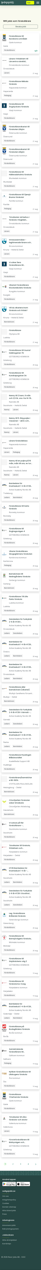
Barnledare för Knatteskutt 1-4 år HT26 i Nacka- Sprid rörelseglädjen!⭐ (20, 733)
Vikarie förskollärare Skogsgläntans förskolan (20, 552)
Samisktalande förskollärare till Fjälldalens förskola (18, 1050)
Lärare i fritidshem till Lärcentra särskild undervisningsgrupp (18, 60)
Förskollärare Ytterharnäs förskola (18, 1095)
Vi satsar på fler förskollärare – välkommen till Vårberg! (20, 824)
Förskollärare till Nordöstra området (18, 37)
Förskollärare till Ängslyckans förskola (19, 105)
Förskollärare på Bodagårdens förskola (19, 1027)
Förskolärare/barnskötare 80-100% (20, 779)
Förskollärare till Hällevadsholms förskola (20, 173)
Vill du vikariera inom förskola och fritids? (18, 309)
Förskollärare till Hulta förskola (19, 507)
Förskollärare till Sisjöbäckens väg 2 (18, 960)
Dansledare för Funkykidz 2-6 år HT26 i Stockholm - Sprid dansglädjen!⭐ (20, 892)
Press (4, 1214)
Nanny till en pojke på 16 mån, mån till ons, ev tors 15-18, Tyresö (20, 462)
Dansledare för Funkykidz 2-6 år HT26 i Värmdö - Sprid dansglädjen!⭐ (20, 711)
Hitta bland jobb (9, 1210)
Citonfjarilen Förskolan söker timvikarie (19, 801)
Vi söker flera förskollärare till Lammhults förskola (18, 264)
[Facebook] (12, 1250)
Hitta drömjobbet (9, 1240)
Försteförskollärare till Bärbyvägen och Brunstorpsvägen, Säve (19, 1141)
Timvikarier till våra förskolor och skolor (18, 1118)
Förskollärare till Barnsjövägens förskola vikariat (20, 937)
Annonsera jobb (9, 1225)
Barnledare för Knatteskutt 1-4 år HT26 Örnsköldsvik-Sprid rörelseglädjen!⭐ (20, 665)
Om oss (5, 1196)
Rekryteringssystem (10, 1229)
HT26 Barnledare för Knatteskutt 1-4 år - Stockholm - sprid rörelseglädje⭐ (18, 869)
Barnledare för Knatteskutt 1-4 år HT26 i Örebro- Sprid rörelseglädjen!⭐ (20, 643)
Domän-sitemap (9, 1207)
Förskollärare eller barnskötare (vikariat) (19, 688)
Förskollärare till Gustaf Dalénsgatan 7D (20, 351)
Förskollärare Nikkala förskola (18, 82)
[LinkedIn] (8, 1250)
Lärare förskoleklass (18, 441)
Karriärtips (6, 1244)
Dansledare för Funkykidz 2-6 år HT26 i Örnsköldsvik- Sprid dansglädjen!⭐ (20, 620)
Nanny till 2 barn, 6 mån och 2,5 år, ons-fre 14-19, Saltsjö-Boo (20, 397)
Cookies (5, 1203)
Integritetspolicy (9, 1200)
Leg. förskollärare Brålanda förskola (17, 914)
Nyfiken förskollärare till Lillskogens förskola (20, 1073)
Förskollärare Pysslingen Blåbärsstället (20, 756)
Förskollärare (15, 330)
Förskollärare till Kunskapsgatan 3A (18, 374)
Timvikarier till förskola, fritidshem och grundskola (19, 847)
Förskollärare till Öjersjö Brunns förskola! (20, 196)
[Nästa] (35, 1164)
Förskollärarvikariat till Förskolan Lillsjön (19, 128)
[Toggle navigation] (38, 2)
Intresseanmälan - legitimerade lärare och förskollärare (20, 241)
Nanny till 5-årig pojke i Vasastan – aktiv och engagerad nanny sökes (20, 419)
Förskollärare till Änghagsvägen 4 (17, 530)
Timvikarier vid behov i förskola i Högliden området (19, 218)
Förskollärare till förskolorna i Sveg (17, 982)
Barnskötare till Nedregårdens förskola (19, 575)
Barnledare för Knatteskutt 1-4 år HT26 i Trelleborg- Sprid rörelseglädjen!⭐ (20, 484)
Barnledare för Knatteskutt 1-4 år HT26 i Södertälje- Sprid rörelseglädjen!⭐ (20, 1005)
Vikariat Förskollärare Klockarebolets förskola (20, 286)
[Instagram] (3, 1250)
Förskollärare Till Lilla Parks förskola (18, 597)
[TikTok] (17, 1250)
